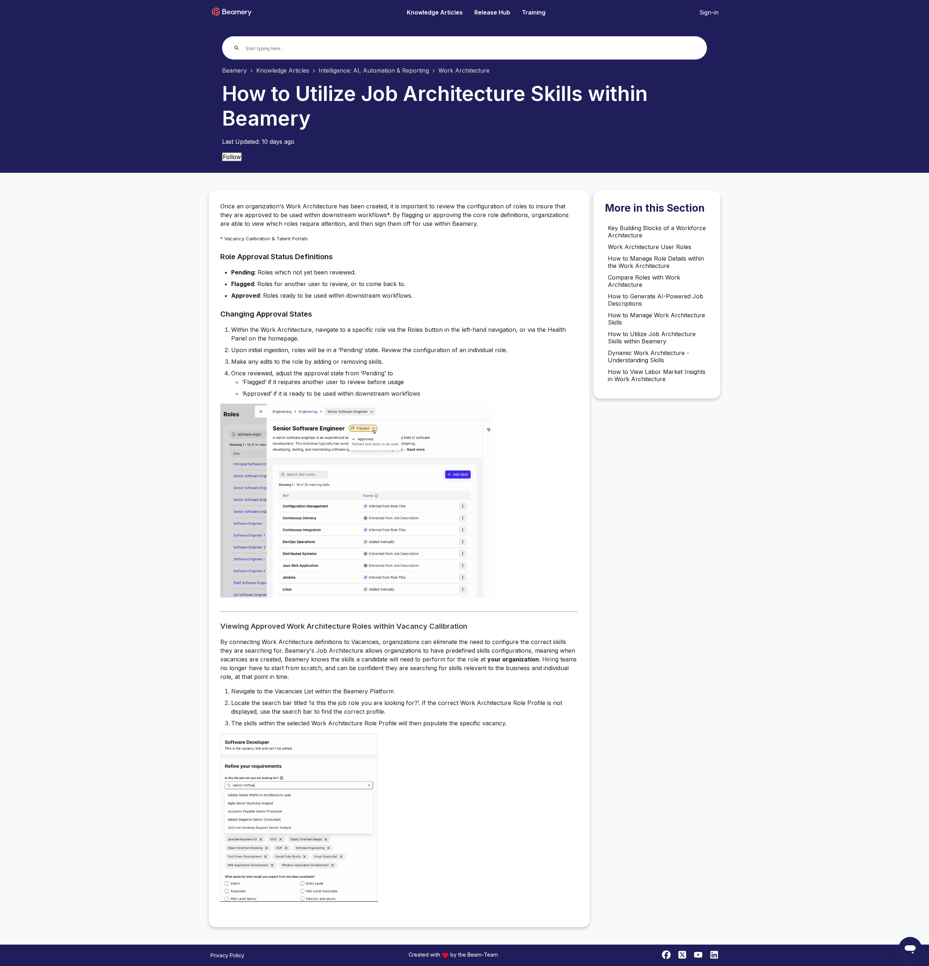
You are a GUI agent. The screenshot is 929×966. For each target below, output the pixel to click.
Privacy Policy (227, 955)
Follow (232, 156)
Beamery (234, 70)
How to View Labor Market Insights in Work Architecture (656, 375)
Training (533, 12)
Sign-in (709, 12)
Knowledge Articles (435, 12)
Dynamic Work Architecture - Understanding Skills (648, 356)
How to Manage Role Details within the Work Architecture (656, 262)
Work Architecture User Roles (649, 246)
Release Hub (492, 12)
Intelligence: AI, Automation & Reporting (374, 70)
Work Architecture (464, 70)
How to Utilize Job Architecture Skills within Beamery (652, 337)
